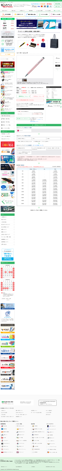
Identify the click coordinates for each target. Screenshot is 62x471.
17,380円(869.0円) (33, 180)
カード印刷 (21, 437)
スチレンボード (52, 443)
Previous (18, 66)
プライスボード (6, 449)
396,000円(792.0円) (33, 204)
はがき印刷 (36, 446)
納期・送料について (19, 410)
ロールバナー (6, 440)
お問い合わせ (57, 6)
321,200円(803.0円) (33, 201)
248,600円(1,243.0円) (55, 195)
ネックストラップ (53, 429)
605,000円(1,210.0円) (55, 204)
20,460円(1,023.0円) (44, 180)
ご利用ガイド (3, 410)
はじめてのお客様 (4, 412)
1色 (33, 138)
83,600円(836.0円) (33, 192)
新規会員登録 (57, 3)
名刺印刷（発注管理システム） (39, 431)
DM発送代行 (36, 434)
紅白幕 (5, 437)
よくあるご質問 (48, 412)
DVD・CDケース (52, 426)
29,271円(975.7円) (44, 183)
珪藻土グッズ (21, 446)
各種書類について (19, 416)
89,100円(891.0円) (44, 192)
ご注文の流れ (3, 414)
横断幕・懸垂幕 (6, 431)
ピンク (21, 130)
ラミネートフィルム (53, 446)
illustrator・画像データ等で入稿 (53, 148)
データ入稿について (38, 145)
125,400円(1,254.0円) (55, 192)
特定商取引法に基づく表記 (50, 466)
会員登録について (34, 410)
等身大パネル (6, 446)
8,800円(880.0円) (33, 177)
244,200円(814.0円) (33, 198)
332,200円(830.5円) (44, 201)
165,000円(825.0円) (33, 195)
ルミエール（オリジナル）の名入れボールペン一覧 (27, 18)
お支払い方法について (19, 412)
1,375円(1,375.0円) (55, 171)
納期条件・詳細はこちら (7, 36)
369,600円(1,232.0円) (55, 198)
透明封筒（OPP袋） (53, 449)
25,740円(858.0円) (33, 183)
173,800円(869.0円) (44, 195)
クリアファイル (21, 443)
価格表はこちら (23, 96)
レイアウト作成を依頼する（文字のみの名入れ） (38, 149)
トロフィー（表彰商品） (23, 440)
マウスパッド (21, 452)
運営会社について (4, 466)
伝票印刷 (35, 452)
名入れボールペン (22, 431)
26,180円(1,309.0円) (55, 180)
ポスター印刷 (36, 440)
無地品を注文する (21, 148)
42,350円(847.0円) (33, 189)
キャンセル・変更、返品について (21, 414)
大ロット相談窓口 (49, 410)
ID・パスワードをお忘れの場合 (36, 412)
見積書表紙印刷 (37, 449)
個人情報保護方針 (7, 317)
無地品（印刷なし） (22, 138)
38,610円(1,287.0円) (55, 183)
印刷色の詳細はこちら (34, 121)
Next (51, 66)
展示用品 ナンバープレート (8, 452)
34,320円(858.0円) (33, 186)
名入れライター (21, 434)
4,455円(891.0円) (33, 174)
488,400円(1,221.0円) (55, 201)
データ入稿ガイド (38, 119)
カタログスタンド (7, 443)
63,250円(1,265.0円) (55, 189)
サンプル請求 (7, 54)
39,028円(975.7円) (44, 186)
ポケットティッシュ (22, 449)
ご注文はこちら (57, 68)
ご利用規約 (33, 466)
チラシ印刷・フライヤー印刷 (39, 437)
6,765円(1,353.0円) (55, 174)
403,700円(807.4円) (44, 204)
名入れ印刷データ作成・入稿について (7, 416)
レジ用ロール (52, 440)
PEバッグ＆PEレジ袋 (53, 452)
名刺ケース (51, 432)
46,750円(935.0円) (44, 189)
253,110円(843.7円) (44, 198)
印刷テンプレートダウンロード (23, 118)
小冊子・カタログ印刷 (38, 443)
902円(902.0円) (33, 171)
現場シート (5, 434)
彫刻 (48, 138)
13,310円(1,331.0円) (55, 177)
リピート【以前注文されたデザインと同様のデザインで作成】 (24, 153)
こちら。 (50, 404)
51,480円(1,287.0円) (55, 186)
